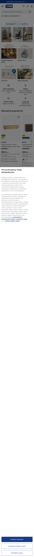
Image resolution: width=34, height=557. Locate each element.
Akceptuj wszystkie (17, 539)
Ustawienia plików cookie (17, 546)
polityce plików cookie (13, 221)
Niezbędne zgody (17, 553)
